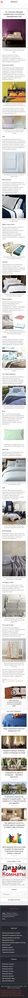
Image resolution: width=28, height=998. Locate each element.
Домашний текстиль (12, 679)
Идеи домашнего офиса (8, 978)
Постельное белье (10, 680)
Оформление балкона (8, 940)
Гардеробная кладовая (8, 952)
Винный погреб (6, 945)
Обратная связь (14, 909)
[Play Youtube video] (14, 870)
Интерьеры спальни (7, 966)
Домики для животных (8, 949)
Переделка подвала (7, 947)
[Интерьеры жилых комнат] (14, 1)
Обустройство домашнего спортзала (12, 935)
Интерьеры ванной (7, 973)
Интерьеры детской (7, 968)
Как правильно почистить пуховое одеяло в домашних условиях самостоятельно (14, 825)
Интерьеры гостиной (7, 971)
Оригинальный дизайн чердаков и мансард (13, 942)
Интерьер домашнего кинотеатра (11, 937)
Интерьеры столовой (8, 964)
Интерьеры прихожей (8, 976)
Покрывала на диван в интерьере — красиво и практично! (14, 775)
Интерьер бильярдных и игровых (11, 933)
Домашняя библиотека (8, 980)
